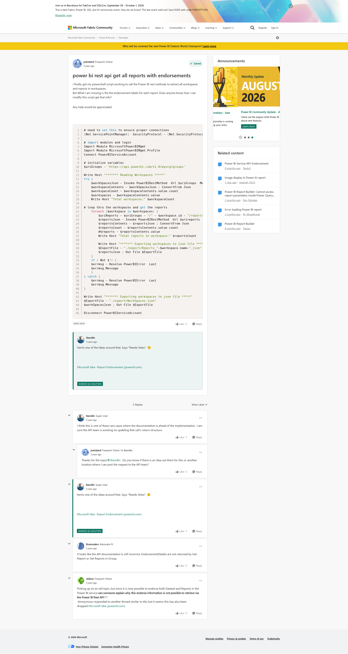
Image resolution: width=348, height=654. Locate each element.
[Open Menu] (277, 37)
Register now (63, 15)
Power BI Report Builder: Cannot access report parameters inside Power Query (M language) (249, 194)
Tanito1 (247, 168)
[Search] (252, 28)
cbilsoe (90, 578)
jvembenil (89, 61)
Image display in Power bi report (245, 177)
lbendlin (90, 337)
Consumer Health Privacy (115, 646)
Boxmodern (92, 544)
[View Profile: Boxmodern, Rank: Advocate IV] (80, 546)
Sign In (274, 27)
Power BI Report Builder (240, 223)
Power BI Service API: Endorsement (246, 163)
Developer (123, 37)
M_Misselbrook (251, 214)
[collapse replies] (69, 415)
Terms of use (257, 638)
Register (262, 27)
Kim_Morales (250, 200)
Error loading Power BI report (243, 209)
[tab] (245, 137)
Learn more (209, 46)
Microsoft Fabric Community (81, 37)
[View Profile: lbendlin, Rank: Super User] (80, 417)
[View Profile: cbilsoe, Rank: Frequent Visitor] (80, 580)
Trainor (246, 228)
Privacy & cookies (236, 638)
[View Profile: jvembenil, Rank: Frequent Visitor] (77, 63)
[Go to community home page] (90, 28)
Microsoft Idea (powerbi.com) (106, 606)
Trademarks (273, 638)
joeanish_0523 (247, 182)
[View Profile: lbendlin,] (80, 339)
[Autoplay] (240, 137)
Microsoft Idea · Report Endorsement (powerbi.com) (109, 367)
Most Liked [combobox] (200, 404)
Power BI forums (107, 37)
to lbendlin (126, 450)
